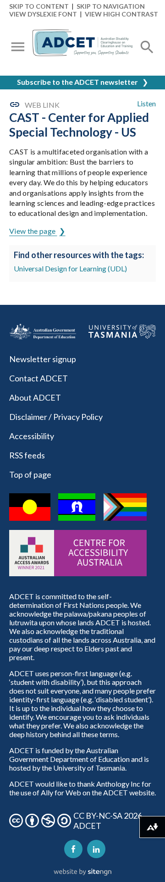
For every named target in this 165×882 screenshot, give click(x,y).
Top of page (30, 474)
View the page (33, 230)
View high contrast (121, 14)
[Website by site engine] (82, 872)
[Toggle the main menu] (18, 47)
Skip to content (39, 6)
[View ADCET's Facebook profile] (73, 849)
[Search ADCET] (147, 58)
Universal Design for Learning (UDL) (70, 268)
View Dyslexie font (43, 14)
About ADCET (35, 397)
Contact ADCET (38, 378)
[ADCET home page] (82, 47)
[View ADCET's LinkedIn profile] (96, 849)
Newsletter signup (42, 359)
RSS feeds (27, 455)
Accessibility (31, 436)
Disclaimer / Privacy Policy (56, 417)
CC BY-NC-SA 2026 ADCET (107, 820)
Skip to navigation (111, 6)
